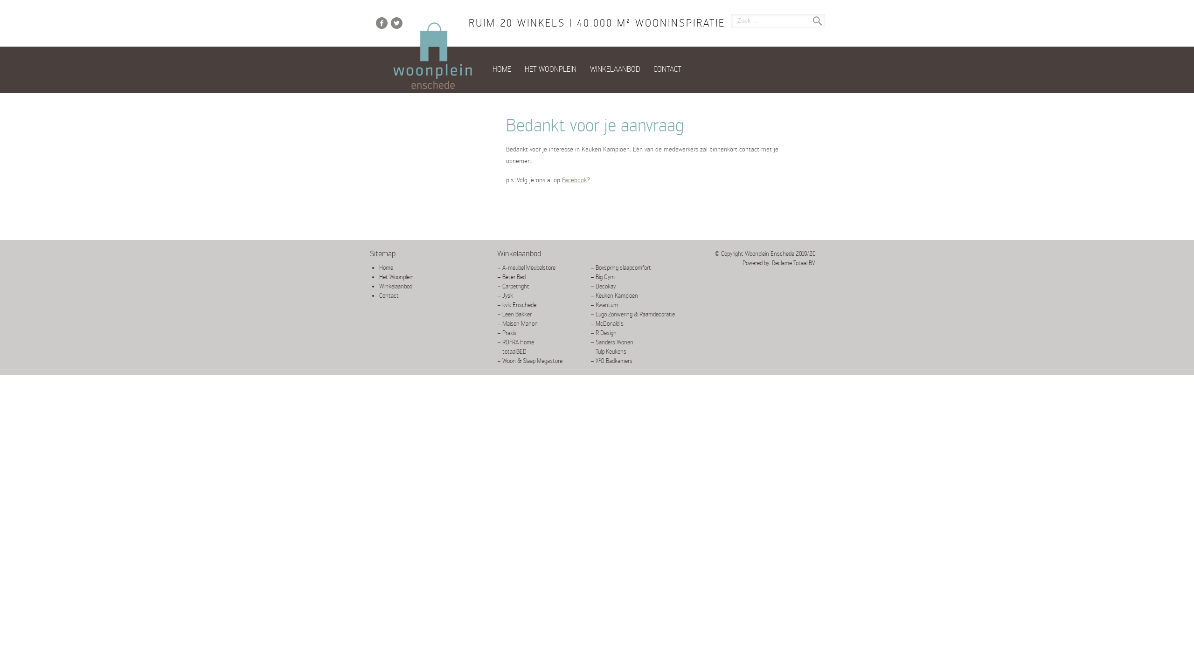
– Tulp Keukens (608, 351)
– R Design (603, 332)
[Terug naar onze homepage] (432, 56)
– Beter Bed (511, 277)
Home (502, 69)
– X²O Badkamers (611, 360)
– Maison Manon (517, 323)
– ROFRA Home (515, 342)
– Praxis (506, 332)
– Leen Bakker (514, 314)
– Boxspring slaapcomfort (620, 267)
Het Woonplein (550, 69)
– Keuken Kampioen (614, 295)
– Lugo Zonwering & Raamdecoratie (632, 314)
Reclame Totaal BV (793, 263)
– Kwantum (604, 304)
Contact (667, 69)
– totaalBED (512, 351)
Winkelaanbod (615, 69)
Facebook (574, 180)
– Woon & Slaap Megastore (529, 360)
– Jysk (505, 295)
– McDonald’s (607, 323)
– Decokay (603, 286)
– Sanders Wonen (611, 342)
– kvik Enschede (516, 304)
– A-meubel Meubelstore (526, 267)
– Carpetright (513, 286)
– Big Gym (602, 277)
